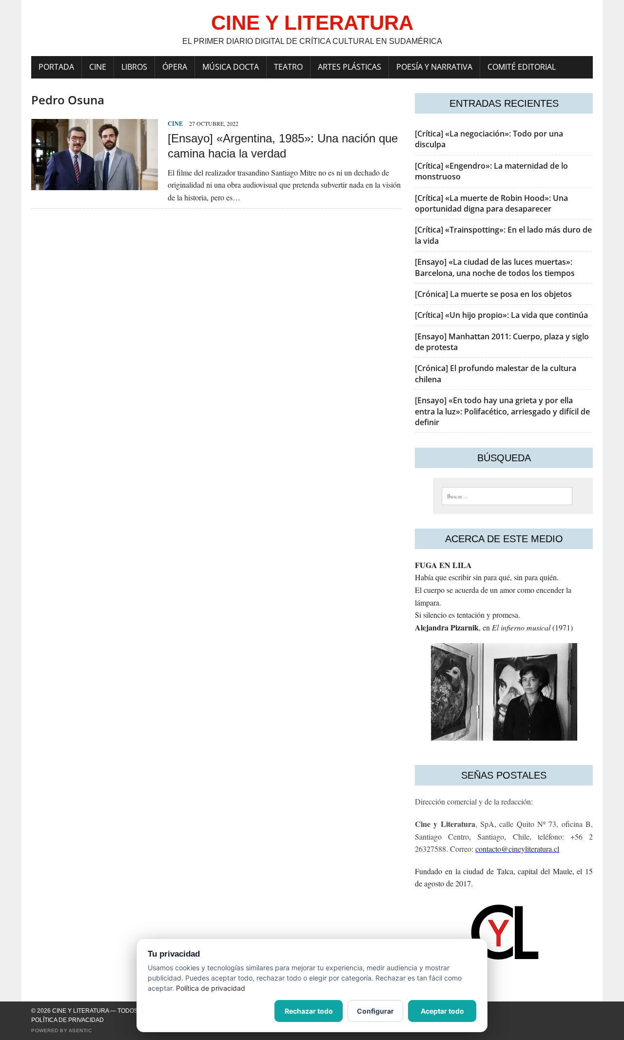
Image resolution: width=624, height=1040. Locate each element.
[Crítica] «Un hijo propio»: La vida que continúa (501, 315)
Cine (97, 66)
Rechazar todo (309, 1011)
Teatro (288, 66)
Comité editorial (522, 66)
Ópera (174, 66)
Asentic (80, 1030)
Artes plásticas (349, 66)
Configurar (375, 1011)
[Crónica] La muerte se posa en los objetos (493, 294)
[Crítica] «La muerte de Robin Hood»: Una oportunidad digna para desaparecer (491, 203)
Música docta (230, 66)
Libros (134, 66)
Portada (56, 66)
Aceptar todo (442, 1011)
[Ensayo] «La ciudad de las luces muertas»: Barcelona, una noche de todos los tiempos (495, 267)
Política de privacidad (67, 1020)
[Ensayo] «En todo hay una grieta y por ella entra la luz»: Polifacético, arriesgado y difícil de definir (502, 411)
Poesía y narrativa (434, 66)
